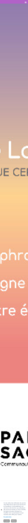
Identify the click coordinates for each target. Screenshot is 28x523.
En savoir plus (7, 517)
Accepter (6, 521)
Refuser (14, 521)
